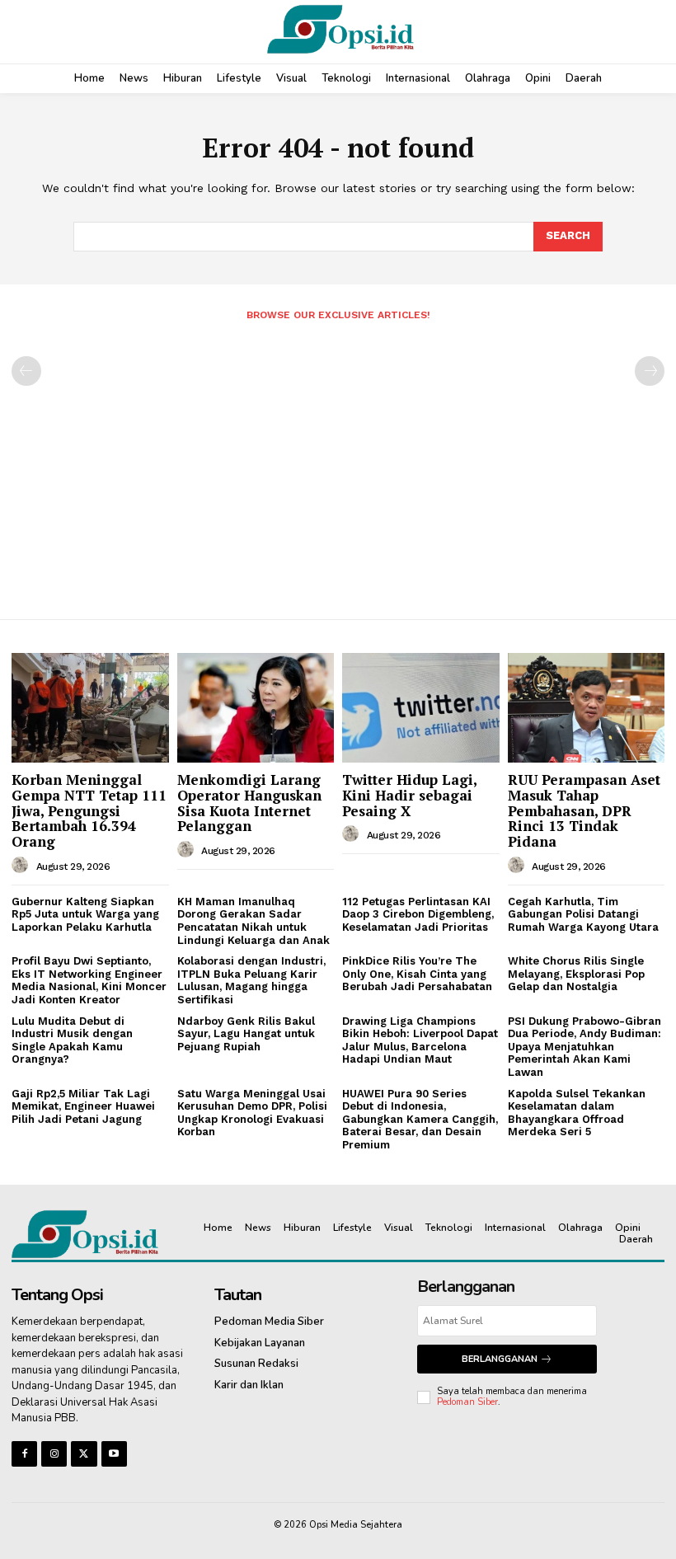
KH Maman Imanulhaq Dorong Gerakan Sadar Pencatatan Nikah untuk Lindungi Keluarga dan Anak (253, 920)
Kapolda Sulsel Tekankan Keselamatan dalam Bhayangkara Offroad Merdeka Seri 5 (576, 1113)
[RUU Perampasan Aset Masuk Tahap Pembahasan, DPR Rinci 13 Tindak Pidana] (586, 708)
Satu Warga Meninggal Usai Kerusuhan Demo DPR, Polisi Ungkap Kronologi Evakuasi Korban (252, 1113)
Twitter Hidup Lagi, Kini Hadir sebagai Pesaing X (409, 794)
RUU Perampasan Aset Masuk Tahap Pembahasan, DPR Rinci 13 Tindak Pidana (584, 810)
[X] (83, 1454)
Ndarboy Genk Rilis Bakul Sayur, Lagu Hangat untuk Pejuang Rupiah (246, 1034)
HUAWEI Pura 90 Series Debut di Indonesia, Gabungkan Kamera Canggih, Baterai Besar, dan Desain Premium (420, 1119)
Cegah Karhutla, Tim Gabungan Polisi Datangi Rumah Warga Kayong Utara (583, 914)
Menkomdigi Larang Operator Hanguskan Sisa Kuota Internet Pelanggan (249, 802)
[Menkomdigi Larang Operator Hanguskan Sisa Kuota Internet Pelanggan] (256, 708)
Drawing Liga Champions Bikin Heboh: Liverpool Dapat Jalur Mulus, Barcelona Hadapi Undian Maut (420, 1040)
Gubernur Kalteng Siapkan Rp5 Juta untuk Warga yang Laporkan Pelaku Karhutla (85, 914)
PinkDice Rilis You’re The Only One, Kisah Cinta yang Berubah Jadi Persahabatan (417, 974)
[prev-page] (26, 371)
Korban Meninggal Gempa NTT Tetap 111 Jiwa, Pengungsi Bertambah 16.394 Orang (89, 810)
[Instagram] (54, 1454)
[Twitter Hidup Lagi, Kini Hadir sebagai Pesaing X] (421, 708)
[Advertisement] (338, 463)
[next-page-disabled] (649, 371)
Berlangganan (500, 1359)
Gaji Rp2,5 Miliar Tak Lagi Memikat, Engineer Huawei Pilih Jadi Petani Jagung (83, 1106)
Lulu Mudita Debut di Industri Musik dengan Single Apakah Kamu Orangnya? (72, 1040)
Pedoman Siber (467, 1402)
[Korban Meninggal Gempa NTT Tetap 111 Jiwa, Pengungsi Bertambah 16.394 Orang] (90, 708)
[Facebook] (24, 1454)
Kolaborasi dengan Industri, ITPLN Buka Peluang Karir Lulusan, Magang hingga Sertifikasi (251, 980)
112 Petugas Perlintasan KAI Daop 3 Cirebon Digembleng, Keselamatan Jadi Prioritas (418, 914)
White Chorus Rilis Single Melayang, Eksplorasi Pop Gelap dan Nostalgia (576, 974)
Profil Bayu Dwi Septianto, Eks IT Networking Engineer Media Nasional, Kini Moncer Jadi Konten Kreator (89, 980)
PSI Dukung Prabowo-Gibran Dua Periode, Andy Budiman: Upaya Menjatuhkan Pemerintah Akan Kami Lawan (584, 1046)
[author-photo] (22, 866)
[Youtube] (114, 1454)
